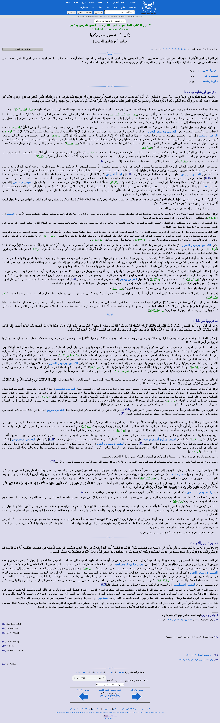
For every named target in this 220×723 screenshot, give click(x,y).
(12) (102, 160)
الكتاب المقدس (146, 709)
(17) (123, 413)
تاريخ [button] (84, 2)
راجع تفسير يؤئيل (206, 659)
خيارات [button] (83, 7)
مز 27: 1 (155, 279)
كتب (103, 709)
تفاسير (136, 709)
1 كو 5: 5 (87, 426)
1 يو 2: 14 (36, 248)
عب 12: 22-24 (147, 478)
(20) (52, 461)
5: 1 (117, 114)
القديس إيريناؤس (191, 174)
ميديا (78, 709)
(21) (82, 491)
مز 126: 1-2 (164, 580)
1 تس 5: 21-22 (122, 370)
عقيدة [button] (91, 2)
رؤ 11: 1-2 (29, 109)
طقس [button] (99, 2)
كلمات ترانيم (84, 709)
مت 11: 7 (196, 439)
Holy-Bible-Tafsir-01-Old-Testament (108, 16)
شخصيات (98, 709)
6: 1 (111, 114)
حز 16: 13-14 (156, 310)
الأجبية (122, 709)
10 (163, 49)
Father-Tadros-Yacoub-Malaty (125, 16)
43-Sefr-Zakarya (138, 16)
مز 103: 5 (97, 239)
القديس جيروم (128, 279)
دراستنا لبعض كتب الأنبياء (199, 492)
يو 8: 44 (121, 430)
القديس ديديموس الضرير (161, 131)
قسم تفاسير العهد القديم (110, 690)
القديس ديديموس (65, 388)
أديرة (89, 709)
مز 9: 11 (171, 400)
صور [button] (115, 7)
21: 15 (18, 109)
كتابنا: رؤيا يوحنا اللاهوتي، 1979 (179, 619)
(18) (51, 438)
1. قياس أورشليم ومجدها (208, 71)
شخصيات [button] (133, 7)
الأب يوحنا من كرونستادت (129, 564)
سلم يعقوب (207, 186)
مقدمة (121, 672)
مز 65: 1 (44, 396)
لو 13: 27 (42, 156)
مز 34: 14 (196, 367)
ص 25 (184, 659)
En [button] (93, 7)
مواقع (71, 709)
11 (159, 49)
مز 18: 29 (192, 279)
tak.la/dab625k (110, 718)
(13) (128, 173)
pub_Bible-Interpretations (92, 16)
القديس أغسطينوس (23, 439)
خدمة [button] (68, 2)
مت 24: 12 (117, 288)
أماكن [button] (123, 7)
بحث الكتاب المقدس (85, 12)
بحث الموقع (99, 12)
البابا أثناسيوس (114, 174)
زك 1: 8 (16, 127)
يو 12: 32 (115, 182)
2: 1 (123, 114)
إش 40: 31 (141, 239)
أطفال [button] (100, 7)
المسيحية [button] (132, 2)
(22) (103, 583)
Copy (106, 716)
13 (150, 49)
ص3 (196, 659)
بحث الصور (71, 12)
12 (154, 49)
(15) (73, 278)
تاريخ (106, 709)
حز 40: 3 (147, 147)
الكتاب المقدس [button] (119, 2)
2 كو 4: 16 (49, 235)
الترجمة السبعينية (208, 135)
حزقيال (190, 659)
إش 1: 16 (95, 367)
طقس (114, 709)
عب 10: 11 (72, 143)
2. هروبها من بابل (211, 76)
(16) (127, 409)
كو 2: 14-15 (177, 501)
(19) (141, 443)
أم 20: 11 (212, 248)
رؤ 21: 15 (184, 161)
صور (75, 709)
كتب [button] (107, 2)
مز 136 (88, 568)
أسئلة (118, 709)
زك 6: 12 (8, 131)
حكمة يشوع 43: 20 (69, 355)
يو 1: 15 (56, 135)
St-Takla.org (81, 16)
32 (180, 659)
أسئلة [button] (76, 2)
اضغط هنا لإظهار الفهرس (22, 49)
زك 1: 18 (132, 114)
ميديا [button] (108, 7)
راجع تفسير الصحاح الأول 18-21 (200, 655)
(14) (207, 177)
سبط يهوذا (102, 597)
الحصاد (11, 213)
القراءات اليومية (129, 709)
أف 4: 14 (195, 451)
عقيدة (110, 709)
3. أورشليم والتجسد (210, 81)
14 (76, 672)
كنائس (93, 709)
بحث (140, 709)
